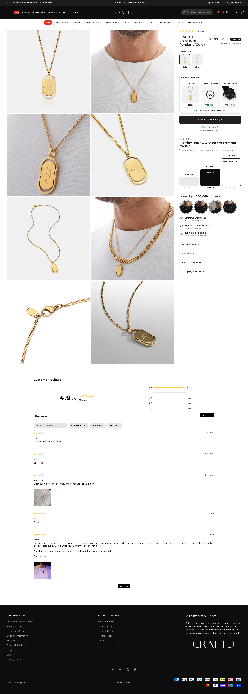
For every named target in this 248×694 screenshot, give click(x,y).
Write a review (207, 415)
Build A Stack (92, 23)
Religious (139, 23)
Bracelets (54, 12)
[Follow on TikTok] (135, 669)
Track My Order (14, 626)
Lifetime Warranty (192, 262)
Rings (66, 12)
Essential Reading (16, 645)
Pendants (39, 12)
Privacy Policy (14, 659)
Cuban (126, 23)
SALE (16, 12)
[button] (170, 387)
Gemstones (164, 23)
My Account (13, 640)
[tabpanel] (124, 507)
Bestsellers (62, 23)
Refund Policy (105, 636)
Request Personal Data (109, 640)
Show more (124, 586)
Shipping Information (17, 636)
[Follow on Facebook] (112, 669)
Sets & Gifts (111, 23)
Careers (10, 655)
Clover (179, 23)
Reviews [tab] (42, 416)
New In (76, 23)
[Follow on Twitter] (120, 669)
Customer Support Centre (20, 621)
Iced (151, 23)
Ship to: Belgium (17, 682)
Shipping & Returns (193, 271)
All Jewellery (195, 23)
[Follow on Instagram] (127, 669)
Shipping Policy (105, 631)
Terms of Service (106, 621)
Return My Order (15, 631)
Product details (191, 244)
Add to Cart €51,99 (210, 119)
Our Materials (190, 253)
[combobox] (199, 12)
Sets (75, 12)
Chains (26, 12)
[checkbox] (114, 425)
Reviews (11, 650)
